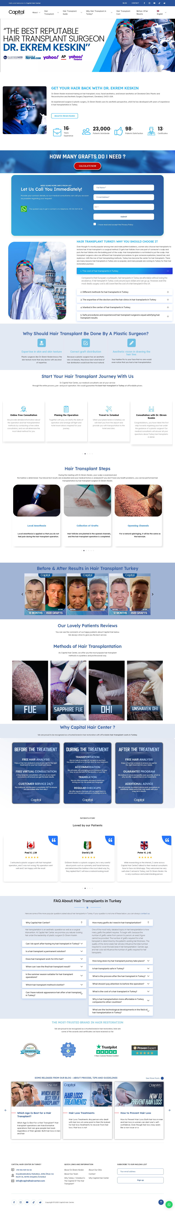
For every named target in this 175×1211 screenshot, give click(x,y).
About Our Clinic (95, 1170)
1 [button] (82, 453)
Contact (135, 3)
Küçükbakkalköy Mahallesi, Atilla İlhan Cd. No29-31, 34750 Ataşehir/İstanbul (35, 1175)
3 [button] (87, 453)
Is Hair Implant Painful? (134, 1112)
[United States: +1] (96, 207)
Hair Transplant (49, 12)
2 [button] (85, 453)
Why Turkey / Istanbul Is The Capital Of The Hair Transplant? (74, 1181)
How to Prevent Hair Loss (84, 1112)
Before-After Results (142, 12)
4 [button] (89, 453)
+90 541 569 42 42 (24, 1170)
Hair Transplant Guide (70, 12)
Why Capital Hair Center (99, 1178)
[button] (22, 594)
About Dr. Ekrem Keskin (74, 1170)
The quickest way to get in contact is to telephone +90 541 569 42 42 (55, 209)
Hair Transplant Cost (123, 12)
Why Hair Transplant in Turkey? (96, 12)
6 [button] (93, 550)
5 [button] (92, 453)
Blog (125, 3)
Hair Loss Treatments (30, 1112)
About (35, 12)
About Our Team (71, 1174)
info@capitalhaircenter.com (30, 1180)
